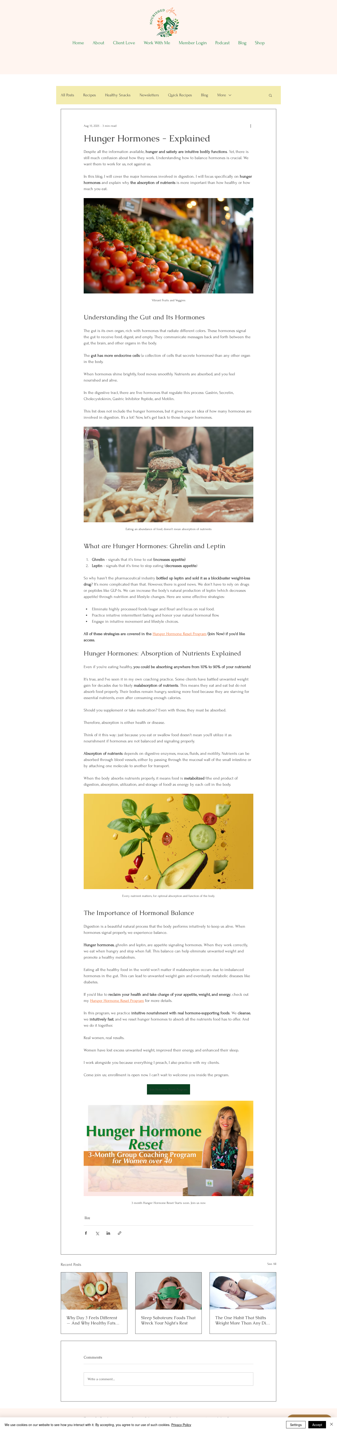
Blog (204, 95)
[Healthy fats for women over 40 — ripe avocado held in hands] (94, 1291)
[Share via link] (119, 1233)
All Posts (67, 95)
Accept (317, 1424)
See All (271, 1264)
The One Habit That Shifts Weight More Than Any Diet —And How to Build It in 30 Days (242, 1320)
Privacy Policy (181, 1424)
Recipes (89, 95)
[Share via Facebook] (86, 1233)
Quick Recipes (180, 95)
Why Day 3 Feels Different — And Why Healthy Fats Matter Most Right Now (91, 1320)
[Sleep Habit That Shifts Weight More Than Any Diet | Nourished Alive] (243, 1291)
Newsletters (149, 95)
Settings (296, 1424)
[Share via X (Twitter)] (97, 1233)
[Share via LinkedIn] (108, 1233)
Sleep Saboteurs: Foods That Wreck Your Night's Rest (168, 1320)
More (221, 95)
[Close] (331, 1424)
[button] (270, 95)
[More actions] (250, 125)
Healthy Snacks (117, 95)
